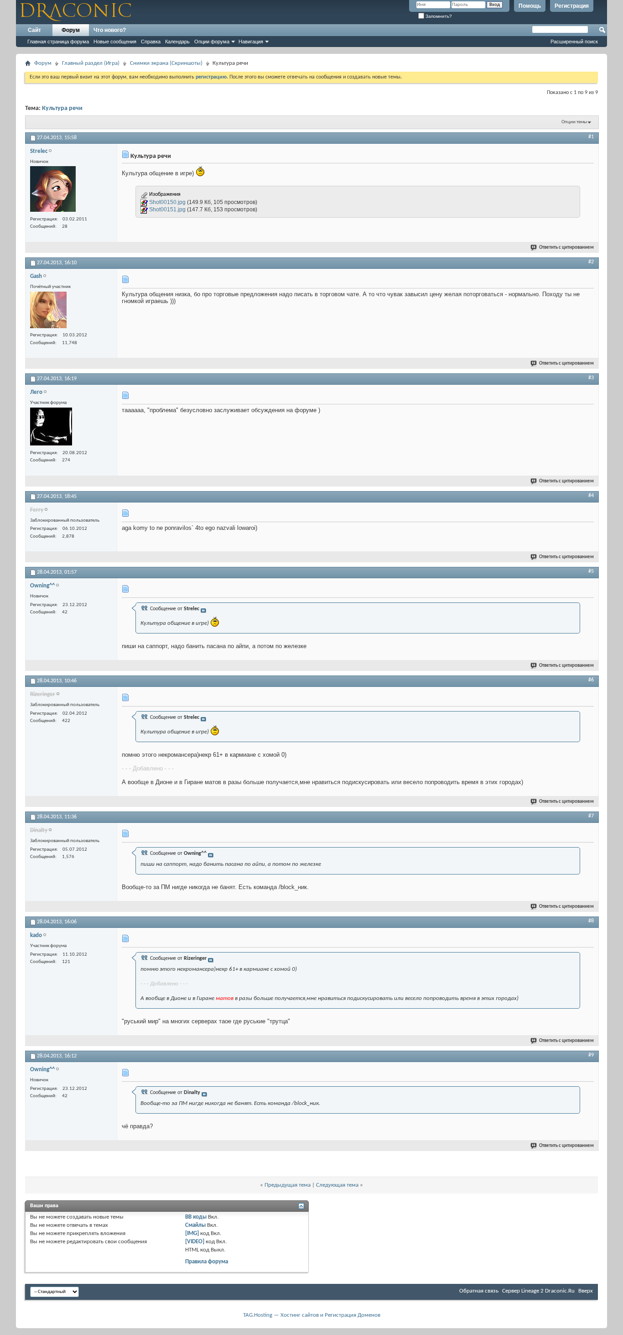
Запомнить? (438, 16)
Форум (71, 30)
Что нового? (109, 30)
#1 (591, 137)
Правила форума (206, 1262)
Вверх (585, 1291)
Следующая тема (337, 1185)
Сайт (34, 30)
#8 (591, 921)
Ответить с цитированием (566, 247)
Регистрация (572, 6)
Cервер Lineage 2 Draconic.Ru (538, 1291)
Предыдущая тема (288, 1185)
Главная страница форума (58, 41)
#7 (591, 816)
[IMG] (192, 1233)
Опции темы (574, 122)
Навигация (251, 41)
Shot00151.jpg (167, 209)
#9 (591, 1055)
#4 (591, 495)
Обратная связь (478, 1291)
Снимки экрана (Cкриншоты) (166, 63)
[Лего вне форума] (51, 428)
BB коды (196, 1217)
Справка (151, 41)
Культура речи (62, 108)
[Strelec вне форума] (53, 190)
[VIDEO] (194, 1242)
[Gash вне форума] (48, 311)
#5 (591, 571)
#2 (591, 262)
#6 (591, 680)
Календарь (177, 41)
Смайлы (195, 1225)
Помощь (530, 6)
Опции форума (211, 41)
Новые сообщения (114, 41)
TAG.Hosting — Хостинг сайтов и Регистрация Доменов (311, 1315)
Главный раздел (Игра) (90, 63)
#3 (591, 378)
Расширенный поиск (574, 41)
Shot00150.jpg (167, 202)
